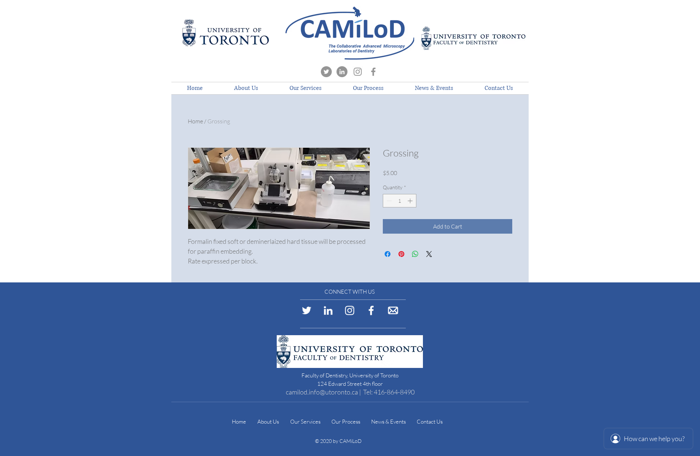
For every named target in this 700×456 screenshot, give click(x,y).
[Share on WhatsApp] (415, 254)
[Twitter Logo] (306, 310)
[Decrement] (388, 200)
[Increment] (410, 200)
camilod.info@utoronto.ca (322, 392)
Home (195, 121)
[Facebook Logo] (371, 310)
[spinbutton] (399, 200)
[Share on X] (429, 254)
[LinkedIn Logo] (328, 310)
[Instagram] (357, 71)
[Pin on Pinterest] (401, 254)
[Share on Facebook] (387, 254)
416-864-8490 (394, 392)
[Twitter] (326, 71)
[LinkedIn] (342, 71)
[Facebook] (373, 71)
